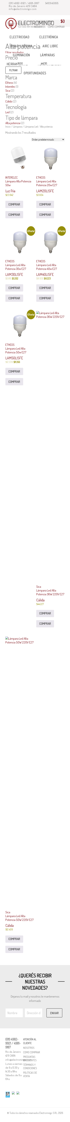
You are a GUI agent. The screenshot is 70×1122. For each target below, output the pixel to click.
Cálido (8, 101)
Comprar (14, 204)
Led (7, 112)
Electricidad (19, 37)
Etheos (9, 82)
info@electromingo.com (22, 9)
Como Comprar (56, 27)
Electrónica (48, 37)
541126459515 (52, 3)
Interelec (10, 86)
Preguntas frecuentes (30, 1058)
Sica (7, 90)
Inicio (8, 126)
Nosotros (28, 1047)
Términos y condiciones (30, 1066)
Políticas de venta (30, 1074)
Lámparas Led (31, 126)
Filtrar (13, 70)
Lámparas (17, 126)
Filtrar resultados (14, 52)
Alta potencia (12, 123)
